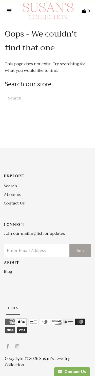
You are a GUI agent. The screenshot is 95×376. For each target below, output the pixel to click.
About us (12, 194)
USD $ (13, 308)
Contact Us (14, 203)
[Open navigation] (9, 11)
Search (10, 186)
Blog (8, 271)
